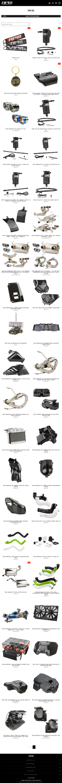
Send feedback (31, 777)
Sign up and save (30, 774)
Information (30, 767)
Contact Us (30, 760)
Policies (30, 771)
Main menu (31, 763)
